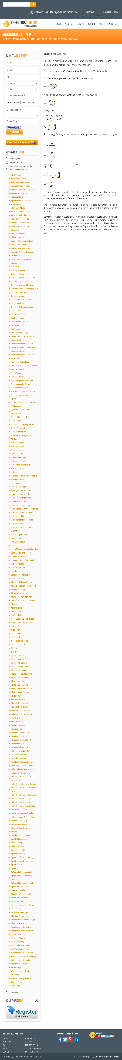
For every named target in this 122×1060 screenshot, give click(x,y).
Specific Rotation (18, 853)
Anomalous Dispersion (20, 193)
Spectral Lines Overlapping (22, 861)
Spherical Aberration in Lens (22, 872)
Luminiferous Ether (19, 578)
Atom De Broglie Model (20, 211)
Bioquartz (15, 230)
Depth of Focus (17, 318)
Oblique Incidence (18, 648)
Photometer (16, 696)
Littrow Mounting (18, 564)
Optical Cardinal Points (20, 659)
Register (107, 12)
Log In (115, 12)
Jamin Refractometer (19, 538)
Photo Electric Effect (19, 685)
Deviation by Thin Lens (20, 321)
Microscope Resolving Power (23, 600)
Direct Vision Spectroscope (22, 336)
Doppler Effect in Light (20, 362)
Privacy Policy (32, 1045)
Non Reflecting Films (19, 641)
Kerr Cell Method (18, 542)
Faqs (101, 23)
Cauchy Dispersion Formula (22, 270)
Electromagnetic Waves (20, 384)
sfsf (22, 1012)
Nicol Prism (15, 630)
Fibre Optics (16, 421)
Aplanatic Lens (17, 197)
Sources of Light (18, 850)
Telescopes (15, 909)
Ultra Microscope (18, 942)
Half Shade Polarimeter (20, 465)
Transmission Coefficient (21, 927)
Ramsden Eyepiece (18, 758)
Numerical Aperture (19, 644)
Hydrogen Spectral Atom (21, 490)
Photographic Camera (20, 692)
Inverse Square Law (19, 534)
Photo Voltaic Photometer (21, 688)
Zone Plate (15, 986)
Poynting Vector (17, 721)
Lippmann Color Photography (23, 560)
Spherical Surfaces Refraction (23, 883)
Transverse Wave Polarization (23, 931)
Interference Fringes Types (22, 520)
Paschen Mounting (18, 670)
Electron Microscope (19, 388)
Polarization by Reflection (21, 710)
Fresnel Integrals (18, 446)
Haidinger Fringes (18, 461)
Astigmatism (16, 204)
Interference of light (19, 523)
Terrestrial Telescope (19, 912)
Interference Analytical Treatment (24, 509)
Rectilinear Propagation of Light (24, 762)
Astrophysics (15, 158)
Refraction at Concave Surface (23, 784)
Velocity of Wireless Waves (22, 953)
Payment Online (22, 143)
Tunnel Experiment (18, 934)
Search (6, 1052)
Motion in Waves (18, 611)
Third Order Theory (19, 923)
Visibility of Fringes (19, 964)
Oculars (14, 652)
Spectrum (15, 868)
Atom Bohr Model (18, 208)
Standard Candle (18, 890)
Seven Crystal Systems (20, 828)
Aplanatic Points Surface (21, 200)
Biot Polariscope (18, 233)
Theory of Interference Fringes (23, 920)
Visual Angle (16, 967)
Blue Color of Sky (18, 237)
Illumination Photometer (21, 498)
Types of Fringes (18, 938)
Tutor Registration (34, 1048)
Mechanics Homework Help (21, 166)
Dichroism (15, 325)
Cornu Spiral (16, 310)
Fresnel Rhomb (17, 454)
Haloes (14, 472)
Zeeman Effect (17, 982)
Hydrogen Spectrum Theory (22, 494)
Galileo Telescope (18, 457)
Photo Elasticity (17, 681)
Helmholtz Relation (19, 479)
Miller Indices (16, 608)
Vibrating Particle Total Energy (23, 956)
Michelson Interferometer (21, 597)
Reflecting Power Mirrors (21, 773)
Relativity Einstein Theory (21, 809)
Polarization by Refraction (21, 714)
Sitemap (28, 1042)
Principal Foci (16, 729)
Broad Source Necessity (21, 259)
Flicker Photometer (19, 428)
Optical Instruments (19, 663)
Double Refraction (18, 369)
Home (59, 23)
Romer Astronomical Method (22, 813)
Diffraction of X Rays (19, 332)
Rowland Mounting (19, 820)
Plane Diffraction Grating (21, 703)
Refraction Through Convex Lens (24, 795)
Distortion (15, 358)
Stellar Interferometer (19, 897)
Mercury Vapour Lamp (20, 593)
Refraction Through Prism (21, 802)
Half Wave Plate (17, 468)
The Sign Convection (19, 916)
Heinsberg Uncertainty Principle (24, 476)
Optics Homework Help (47, 38)
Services (81, 23)
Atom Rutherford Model (20, 215)
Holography (16, 483)
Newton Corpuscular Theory (22, 622)
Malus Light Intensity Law (21, 582)
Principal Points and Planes (22, 736)
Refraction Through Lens (21, 798)
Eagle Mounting (17, 373)
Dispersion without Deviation (23, 347)
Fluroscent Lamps (18, 432)
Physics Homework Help (23, 38)
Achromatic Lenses (19, 178)
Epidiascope (16, 406)
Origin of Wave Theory (20, 666)
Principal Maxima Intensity (21, 732)
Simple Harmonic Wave (20, 835)
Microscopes (16, 604)
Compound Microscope (21, 299)
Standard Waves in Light (21, 894)
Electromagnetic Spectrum (22, 380)
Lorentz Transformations (21, 575)
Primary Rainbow (18, 725)
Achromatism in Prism (20, 182)
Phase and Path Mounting (21, 674)
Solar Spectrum (17, 846)
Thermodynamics (16, 992)
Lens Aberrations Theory (21, 553)
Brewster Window (18, 255)
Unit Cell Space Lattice (20, 949)
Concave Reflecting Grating (22, 307)
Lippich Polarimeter (19, 556)
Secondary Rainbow (19, 824)
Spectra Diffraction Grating (22, 857)
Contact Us (112, 23)
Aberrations (16, 175)
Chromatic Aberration (20, 274)
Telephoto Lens (17, 901)
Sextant (14, 831)
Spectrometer (16, 864)
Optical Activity (17, 655)
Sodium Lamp (16, 842)
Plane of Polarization (19, 707)
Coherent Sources (18, 292)
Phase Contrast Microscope (22, 677)
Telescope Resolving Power (22, 905)
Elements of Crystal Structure (23, 391)
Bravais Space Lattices (20, 248)
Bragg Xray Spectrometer (21, 244)
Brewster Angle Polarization (22, 252)
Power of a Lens (17, 718)
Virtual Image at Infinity (20, 960)
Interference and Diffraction (22, 512)
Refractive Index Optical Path (23, 806)
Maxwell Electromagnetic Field (23, 586)
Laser (13, 545)
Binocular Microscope (20, 226)
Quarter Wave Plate (19, 754)
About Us (69, 23)
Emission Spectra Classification (24, 402)
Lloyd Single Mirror (19, 567)
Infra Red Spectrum (19, 501)
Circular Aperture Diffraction (22, 285)
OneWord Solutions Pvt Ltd (107, 1056)
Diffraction (15, 329)
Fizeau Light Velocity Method (23, 424)
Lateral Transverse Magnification (24, 549)
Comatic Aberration (19, 296)
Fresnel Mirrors (17, 450)
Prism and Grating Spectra (22, 740)
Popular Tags (31, 1052)
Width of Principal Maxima (22, 978)
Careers (91, 23)
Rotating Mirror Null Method (22, 817)
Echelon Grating (17, 377)
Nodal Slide (16, 637)
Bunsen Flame (16, 263)
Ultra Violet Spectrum (20, 945)
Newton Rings (17, 626)
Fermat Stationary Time (20, 417)
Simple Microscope (19, 839)
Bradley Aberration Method (22, 241)
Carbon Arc (15, 266)
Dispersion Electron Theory (22, 343)
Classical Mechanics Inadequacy (24, 288)
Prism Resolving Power (20, 747)
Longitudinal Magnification (22, 571)
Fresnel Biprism (17, 443)
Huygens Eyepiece (18, 487)
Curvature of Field (18, 314)
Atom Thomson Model (20, 219)
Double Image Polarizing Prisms (24, 365)
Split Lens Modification (20, 886)
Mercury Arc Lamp (18, 589)
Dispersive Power (18, 351)
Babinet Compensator (20, 222)
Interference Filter (18, 516)
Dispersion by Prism (19, 340)
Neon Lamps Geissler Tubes (22, 619)
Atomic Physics (16, 162)
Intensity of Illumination (20, 505)
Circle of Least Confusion (21, 281)
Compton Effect (17, 303)
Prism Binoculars (18, 743)
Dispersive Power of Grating (22, 354)
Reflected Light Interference (22, 769)
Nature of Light (17, 615)
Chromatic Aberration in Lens (23, 277)
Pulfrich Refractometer (20, 751)
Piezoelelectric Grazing (20, 699)
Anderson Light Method (20, 186)
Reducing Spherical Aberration (23, 765)
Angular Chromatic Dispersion (23, 189)
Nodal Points (16, 633)
